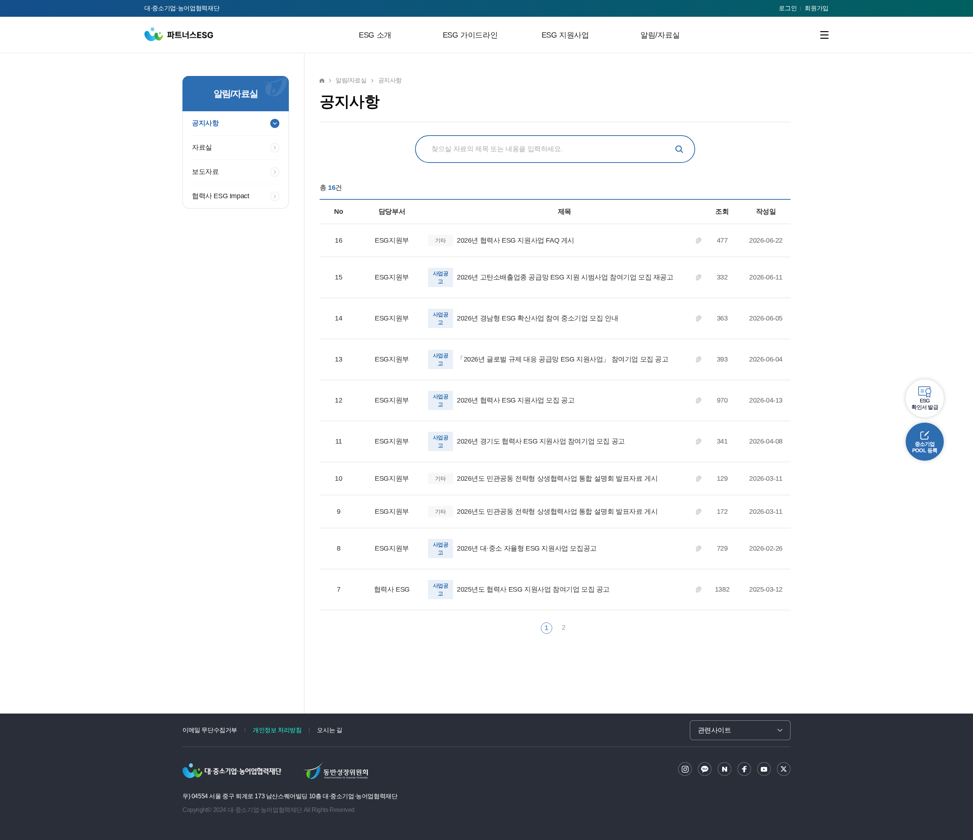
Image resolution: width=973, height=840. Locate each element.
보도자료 (205, 171)
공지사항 (205, 123)
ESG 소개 (375, 35)
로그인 (788, 8)
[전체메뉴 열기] (824, 35)
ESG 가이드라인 (470, 35)
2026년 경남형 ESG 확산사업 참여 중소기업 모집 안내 (537, 318)
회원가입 (817, 8)
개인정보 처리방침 (277, 730)
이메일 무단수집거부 (209, 730)
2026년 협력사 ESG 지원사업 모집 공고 (515, 400)
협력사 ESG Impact (220, 196)
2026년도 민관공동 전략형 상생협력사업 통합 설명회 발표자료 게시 (557, 478)
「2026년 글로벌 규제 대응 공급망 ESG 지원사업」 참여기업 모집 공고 (563, 359)
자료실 (202, 147)
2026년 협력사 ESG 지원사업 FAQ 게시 (515, 240)
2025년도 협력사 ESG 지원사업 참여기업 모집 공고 (533, 589)
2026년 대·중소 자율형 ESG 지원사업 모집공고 (527, 548)
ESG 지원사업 (565, 35)
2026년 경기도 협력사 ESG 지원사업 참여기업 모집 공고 (541, 441)
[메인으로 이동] (179, 32)
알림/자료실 (660, 35)
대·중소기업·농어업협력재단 (182, 8)
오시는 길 (329, 730)
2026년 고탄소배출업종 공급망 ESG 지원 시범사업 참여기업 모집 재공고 (565, 277)
